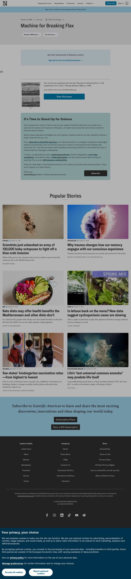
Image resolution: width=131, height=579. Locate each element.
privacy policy (17, 557)
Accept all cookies (14, 572)
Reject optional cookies (40, 572)
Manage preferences (12, 563)
